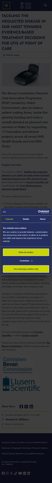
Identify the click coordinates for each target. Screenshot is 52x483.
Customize (24, 260)
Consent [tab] (9, 219)
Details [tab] (26, 219)
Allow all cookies (26, 252)
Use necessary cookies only (26, 269)
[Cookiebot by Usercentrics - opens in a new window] (38, 212)
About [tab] (42, 219)
